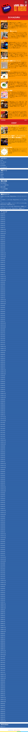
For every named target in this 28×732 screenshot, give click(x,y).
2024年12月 (3, 253)
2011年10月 (3, 561)
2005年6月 (2, 709)
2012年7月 (2, 543)
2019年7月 (2, 379)
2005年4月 (2, 713)
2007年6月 (2, 662)
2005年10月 (3, 701)
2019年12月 (3, 370)
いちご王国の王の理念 (6, 90)
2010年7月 (2, 590)
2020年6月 (2, 358)
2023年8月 (2, 284)
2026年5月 (2, 219)
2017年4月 (2, 432)
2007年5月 (2, 664)
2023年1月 (2, 297)
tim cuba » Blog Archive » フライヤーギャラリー (16, 196)
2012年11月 (3, 535)
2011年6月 (2, 569)
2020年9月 (2, 352)
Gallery (2, 174)
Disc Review (3, 162)
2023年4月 (2, 292)
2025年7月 (2, 239)
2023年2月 (2, 295)
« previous (3, 120)
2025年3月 (2, 247)
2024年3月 (2, 270)
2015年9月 (2, 469)
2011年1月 (2, 578)
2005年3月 (2, 715)
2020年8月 (2, 354)
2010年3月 (2, 598)
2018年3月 (2, 411)
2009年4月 (2, 619)
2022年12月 (3, 299)
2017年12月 (3, 416)
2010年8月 (2, 588)
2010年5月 (2, 594)
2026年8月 (2, 214)
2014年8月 (2, 494)
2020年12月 (3, 346)
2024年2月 (2, 272)
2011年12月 (3, 557)
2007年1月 (2, 672)
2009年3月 (2, 621)
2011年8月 (2, 565)
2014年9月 (2, 492)
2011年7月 (2, 567)
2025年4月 (2, 245)
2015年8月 (2, 471)
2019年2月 (2, 389)
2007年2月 (2, 670)
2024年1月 (2, 274)
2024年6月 (2, 264)
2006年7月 (2, 684)
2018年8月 (2, 401)
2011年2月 (2, 576)
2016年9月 (2, 446)
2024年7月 (2, 262)
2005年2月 (2, 717)
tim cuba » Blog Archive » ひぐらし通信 (17, 199)
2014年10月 (3, 491)
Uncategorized (3, 167)
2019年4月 (2, 385)
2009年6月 (2, 615)
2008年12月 (3, 627)
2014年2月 (2, 506)
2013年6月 (2, 522)
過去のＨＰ (3, 726)
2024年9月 (2, 258)
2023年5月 (2, 290)
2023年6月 (2, 288)
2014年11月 (3, 489)
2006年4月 (2, 689)
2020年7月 (2, 356)
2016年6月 (2, 451)
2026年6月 (2, 217)
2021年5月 (2, 336)
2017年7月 (2, 426)
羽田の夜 (3, 41)
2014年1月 (2, 508)
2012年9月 (2, 539)
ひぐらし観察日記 (4, 185)
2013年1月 (2, 531)
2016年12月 (3, 440)
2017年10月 (3, 420)
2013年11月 (3, 512)
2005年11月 (3, 699)
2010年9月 (2, 586)
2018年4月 (2, 409)
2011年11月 (3, 559)
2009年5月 (2, 617)
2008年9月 (2, 633)
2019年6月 (2, 381)
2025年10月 (3, 233)
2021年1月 (2, 344)
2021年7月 (2, 333)
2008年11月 (3, 629)
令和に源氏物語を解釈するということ (11, 60)
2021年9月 (2, 329)
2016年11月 (3, 442)
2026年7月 (2, 215)
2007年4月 (2, 666)
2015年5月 (2, 477)
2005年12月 (3, 697)
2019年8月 (2, 377)
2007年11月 (3, 652)
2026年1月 (2, 227)
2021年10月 (3, 327)
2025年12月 (3, 229)
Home (1, 172)
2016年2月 (2, 459)
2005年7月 (2, 707)
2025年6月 (2, 241)
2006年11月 (3, 676)
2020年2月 (2, 366)
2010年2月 (2, 600)
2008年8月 (2, 635)
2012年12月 (3, 533)
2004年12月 (3, 721)
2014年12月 (3, 487)
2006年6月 (2, 686)
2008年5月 (2, 641)
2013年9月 (2, 516)
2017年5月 (2, 430)
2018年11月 (3, 395)
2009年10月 (3, 608)
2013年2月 (2, 530)
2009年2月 (2, 623)
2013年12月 (3, 510)
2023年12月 (3, 276)
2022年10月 (3, 303)
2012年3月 (2, 551)
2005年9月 (2, 703)
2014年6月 (2, 498)
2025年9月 (2, 235)
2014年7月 (2, 496)
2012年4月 (2, 549)
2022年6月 (2, 311)
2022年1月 (2, 321)
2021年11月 (3, 325)
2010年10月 (3, 584)
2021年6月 (2, 334)
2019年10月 (3, 373)
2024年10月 (3, 256)
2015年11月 (3, 465)
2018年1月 (2, 414)
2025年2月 (2, 249)
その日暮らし (3, 199)
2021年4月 (2, 338)
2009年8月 (2, 611)
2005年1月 (2, 719)
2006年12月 (3, 674)
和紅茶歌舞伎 (3, 183)
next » (25, 120)
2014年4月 (2, 502)
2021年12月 (3, 323)
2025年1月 (2, 251)
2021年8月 (2, 331)
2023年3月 (2, 293)
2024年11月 (3, 254)
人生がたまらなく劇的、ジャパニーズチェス (10, 203)
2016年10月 (3, 444)
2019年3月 (2, 387)
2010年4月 (2, 596)
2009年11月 (3, 606)
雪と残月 (2, 190)
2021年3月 (2, 340)
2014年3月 (2, 504)
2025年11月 (3, 231)
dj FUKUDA (3, 165)
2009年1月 (2, 625)
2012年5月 (2, 547)
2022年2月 (2, 319)
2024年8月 (2, 260)
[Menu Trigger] (26, 2)
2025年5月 (2, 243)
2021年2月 (2, 342)
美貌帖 (2, 100)
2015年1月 (2, 485)
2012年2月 (2, 553)
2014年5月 (2, 500)
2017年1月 (2, 438)
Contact (2, 177)
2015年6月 (2, 475)
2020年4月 (2, 362)
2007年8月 (2, 658)
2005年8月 (2, 705)
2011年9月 (2, 563)
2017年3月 (2, 434)
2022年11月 (3, 301)
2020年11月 (3, 348)
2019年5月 (2, 383)
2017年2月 (2, 436)
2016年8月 (2, 448)
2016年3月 (2, 457)
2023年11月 (3, 278)
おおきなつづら (4, 206)
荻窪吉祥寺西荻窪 (5, 70)
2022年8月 (2, 307)
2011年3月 (2, 574)
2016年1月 (2, 461)
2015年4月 (2, 479)
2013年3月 (2, 528)
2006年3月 (2, 691)
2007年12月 (3, 650)
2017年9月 (2, 422)
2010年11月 (3, 582)
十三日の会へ (4, 110)
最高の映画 (3, 208)
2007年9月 (2, 656)
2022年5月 (2, 313)
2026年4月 (2, 221)
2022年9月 (2, 305)
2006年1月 (2, 695)
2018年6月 (2, 405)
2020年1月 (2, 368)
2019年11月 (3, 372)
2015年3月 (2, 481)
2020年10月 (3, 350)
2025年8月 (2, 237)
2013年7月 (2, 520)
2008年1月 (2, 649)
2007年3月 (2, 668)
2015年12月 (3, 463)
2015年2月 (2, 483)
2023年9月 (2, 282)
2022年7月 (2, 309)
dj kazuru (2, 163)
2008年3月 (2, 645)
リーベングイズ (5, 80)
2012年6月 (2, 545)
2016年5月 (2, 453)
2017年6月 (2, 428)
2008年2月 (2, 647)
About (1, 176)
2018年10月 (3, 397)
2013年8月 (2, 518)
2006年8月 (2, 682)
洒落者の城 (4, 21)
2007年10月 (3, 654)
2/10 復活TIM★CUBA (6, 147)
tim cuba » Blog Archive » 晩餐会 (16, 206)
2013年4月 (2, 526)
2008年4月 (2, 643)
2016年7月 (2, 450)
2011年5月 (2, 570)
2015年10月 (3, 467)
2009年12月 (3, 604)
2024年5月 (2, 266)
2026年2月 (2, 225)
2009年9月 (2, 610)
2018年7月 (2, 403)
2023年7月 (2, 286)
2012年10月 (3, 537)
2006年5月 (2, 688)
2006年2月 (2, 693)
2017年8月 (2, 424)
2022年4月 (2, 315)
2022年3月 (2, 317)
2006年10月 (3, 678)
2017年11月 (3, 418)
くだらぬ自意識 (4, 188)
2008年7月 (2, 637)
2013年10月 (3, 514)
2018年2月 (2, 412)
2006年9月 (2, 680)
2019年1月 (2, 391)
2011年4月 (2, 572)
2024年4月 (2, 268)
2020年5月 (2, 360)
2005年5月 (2, 711)
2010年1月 (2, 602)
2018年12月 (3, 393)
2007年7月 (2, 660)
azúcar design (17, 730)
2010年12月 (3, 580)
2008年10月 (3, 631)
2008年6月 (2, 639)
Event (14, 123)
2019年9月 (2, 375)
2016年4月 (2, 455)
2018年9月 (2, 399)
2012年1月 (2, 555)
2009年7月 (2, 613)
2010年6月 (2, 592)
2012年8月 (2, 541)
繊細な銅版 (3, 187)
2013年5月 (2, 524)
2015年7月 (2, 473)
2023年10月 (3, 280)
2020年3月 (2, 364)
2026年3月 (2, 223)
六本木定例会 (4, 51)
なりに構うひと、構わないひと (9, 31)
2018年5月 (2, 407)
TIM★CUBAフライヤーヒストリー (10, 126)
